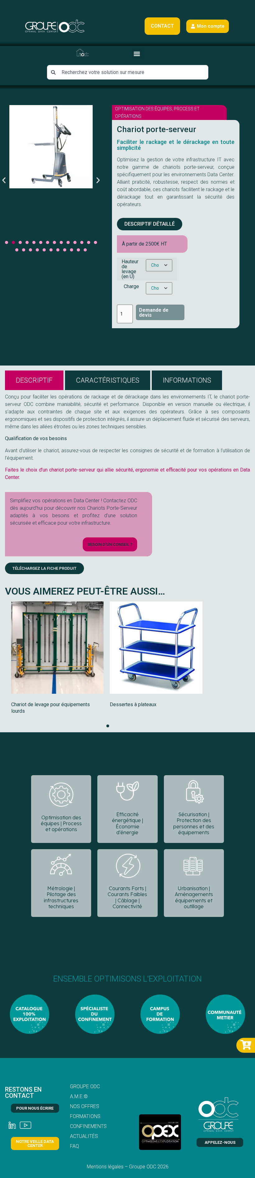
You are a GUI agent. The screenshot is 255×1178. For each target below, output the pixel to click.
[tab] (34, 380)
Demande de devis (154, 312)
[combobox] (127, 72)
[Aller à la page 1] (107, 726)
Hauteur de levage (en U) (130, 269)
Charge (131, 286)
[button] (137, 53)
